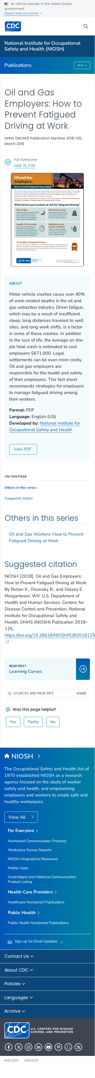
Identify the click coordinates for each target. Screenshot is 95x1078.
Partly (33, 722)
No (52, 722)
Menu (80, 65)
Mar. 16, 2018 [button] (24, 165)
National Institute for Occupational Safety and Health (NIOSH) (42, 46)
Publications (18, 65)
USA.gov (31, 1060)
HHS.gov (11, 1060)
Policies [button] (13, 984)
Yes (13, 722)
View (18, 449)
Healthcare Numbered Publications (36, 902)
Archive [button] (13, 1011)
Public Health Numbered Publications (38, 922)
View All (18, 817)
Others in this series (20, 488)
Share (81, 693)
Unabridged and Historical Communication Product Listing (42, 879)
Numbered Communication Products (37, 840)
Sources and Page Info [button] (34, 693)
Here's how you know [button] (21, 13)
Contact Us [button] (17, 956)
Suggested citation (19, 498)
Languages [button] (16, 997)
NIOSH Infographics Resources (33, 858)
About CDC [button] (17, 970)
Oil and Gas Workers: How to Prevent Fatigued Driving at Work (46, 537)
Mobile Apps (18, 867)
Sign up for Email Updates (36, 941)
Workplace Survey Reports (29, 849)
